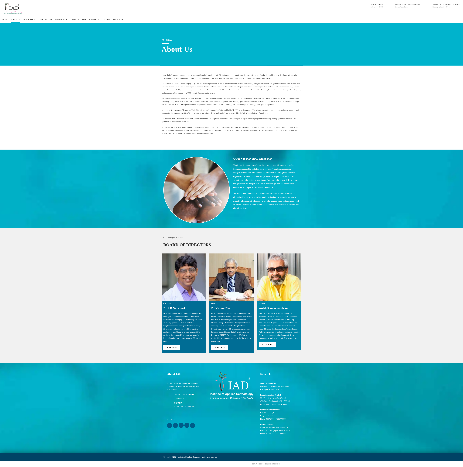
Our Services (30, 19)
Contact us (94, 19)
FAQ (84, 19)
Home (5, 19)
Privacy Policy (257, 464)
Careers (75, 19)
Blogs (107, 19)
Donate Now (61, 19)
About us (15, 19)
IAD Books (118, 19)
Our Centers (46, 19)
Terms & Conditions (272, 464)
